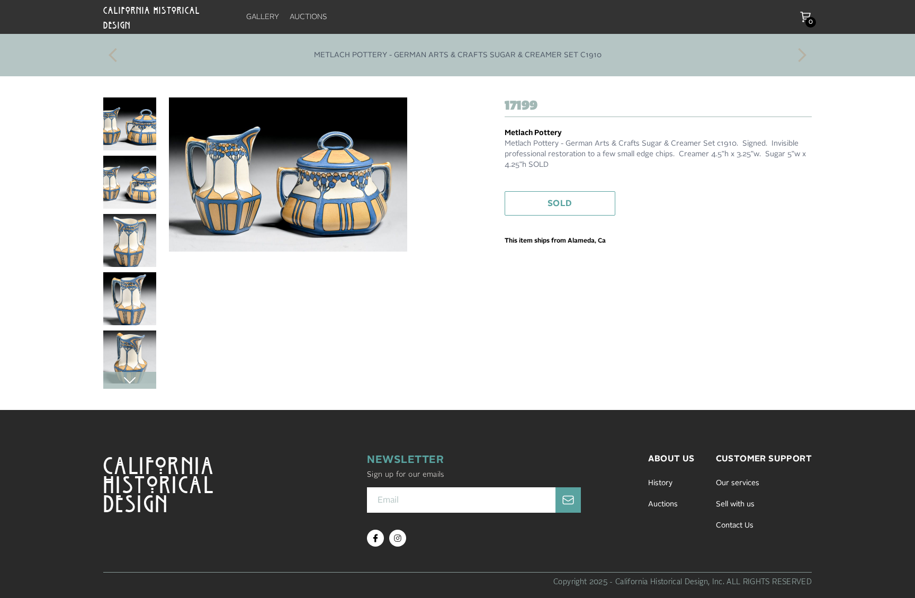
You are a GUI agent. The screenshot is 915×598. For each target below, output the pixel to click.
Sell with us (735, 504)
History (660, 483)
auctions (308, 17)
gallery (262, 17)
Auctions (663, 504)
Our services (737, 483)
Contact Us (734, 525)
